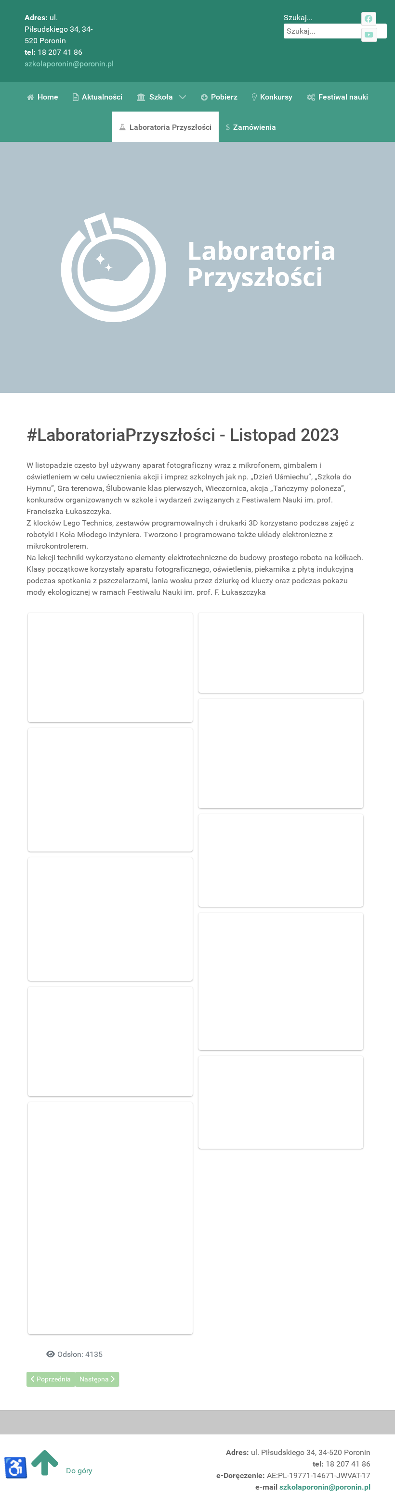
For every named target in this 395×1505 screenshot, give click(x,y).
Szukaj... (298, 17)
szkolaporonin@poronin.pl (69, 63)
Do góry (78, 1470)
